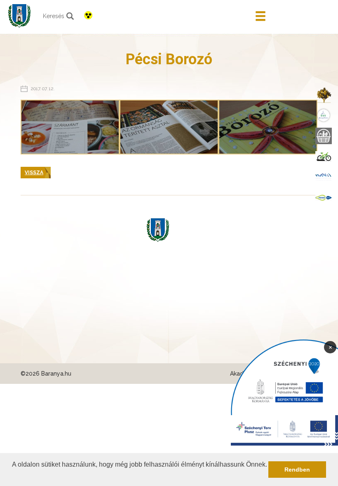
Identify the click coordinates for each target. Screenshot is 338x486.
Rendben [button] (297, 469)
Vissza (34, 172)
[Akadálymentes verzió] (88, 15)
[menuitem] (323, 94)
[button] (13, 475)
